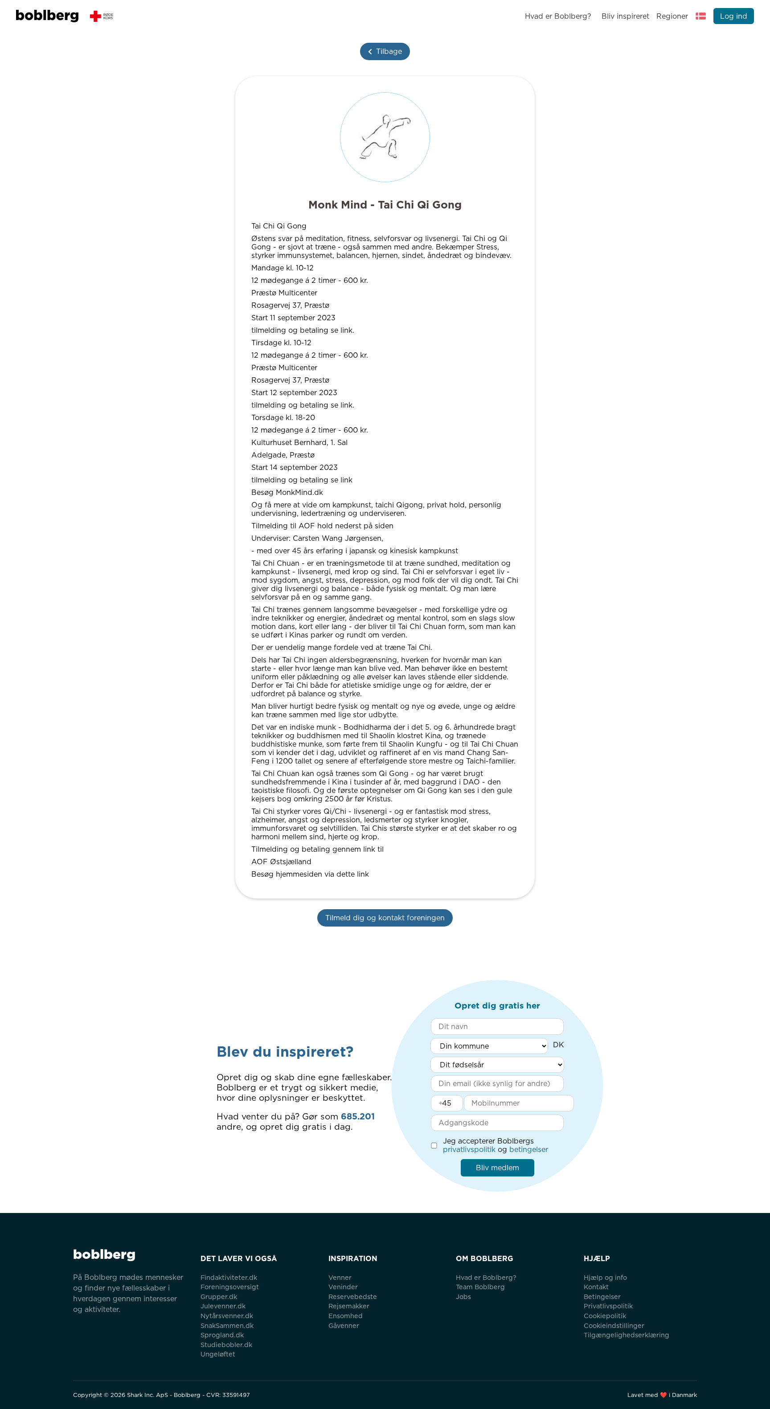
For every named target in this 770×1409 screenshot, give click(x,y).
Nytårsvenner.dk (227, 1315)
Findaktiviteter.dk (229, 1277)
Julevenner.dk (223, 1306)
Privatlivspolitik (608, 1306)
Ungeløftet (218, 1354)
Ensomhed (345, 1315)
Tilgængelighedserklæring (626, 1335)
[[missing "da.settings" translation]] (701, 16)
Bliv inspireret (625, 16)
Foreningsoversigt (230, 1287)
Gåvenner (343, 1325)
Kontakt (596, 1287)
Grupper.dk (219, 1296)
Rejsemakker (348, 1306)
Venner (340, 1277)
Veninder (343, 1287)
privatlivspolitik (469, 1149)
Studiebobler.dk (226, 1344)
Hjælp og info (605, 1277)
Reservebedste (352, 1296)
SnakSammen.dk (227, 1325)
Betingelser (602, 1296)
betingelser (528, 1149)
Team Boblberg (480, 1287)
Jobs (463, 1296)
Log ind (733, 16)
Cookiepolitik (605, 1315)
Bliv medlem (497, 1168)
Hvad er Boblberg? (558, 16)
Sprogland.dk (222, 1335)
